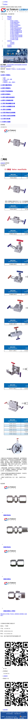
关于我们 (5, 1)
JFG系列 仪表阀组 (14, 33)
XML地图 (21, 718)
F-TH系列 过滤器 (14, 39)
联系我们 (5, 4)
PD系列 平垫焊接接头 (15, 25)
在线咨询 (3, 163)
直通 (4, 77)
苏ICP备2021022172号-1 (11, 716)
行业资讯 (12, 43)
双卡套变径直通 (16, 64)
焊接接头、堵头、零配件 (9, 82)
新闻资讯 (9, 40)
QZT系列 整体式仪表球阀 (16, 35)
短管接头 (5, 80)
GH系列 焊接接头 (14, 23)
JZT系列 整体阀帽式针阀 (16, 30)
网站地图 (16, 718)
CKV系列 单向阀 (14, 38)
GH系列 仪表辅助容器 (15, 29)
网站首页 (9, 16)
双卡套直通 (10, 64)
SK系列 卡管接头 (14, 20)
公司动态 (12, 42)
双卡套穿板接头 (7, 66)
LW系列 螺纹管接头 (15, 22)
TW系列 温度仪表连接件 (16, 28)
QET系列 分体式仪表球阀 (16, 36)
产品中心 (9, 19)
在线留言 (9, 46)
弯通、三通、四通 (7, 79)
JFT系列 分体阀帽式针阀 (16, 32)
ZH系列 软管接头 (14, 26)
